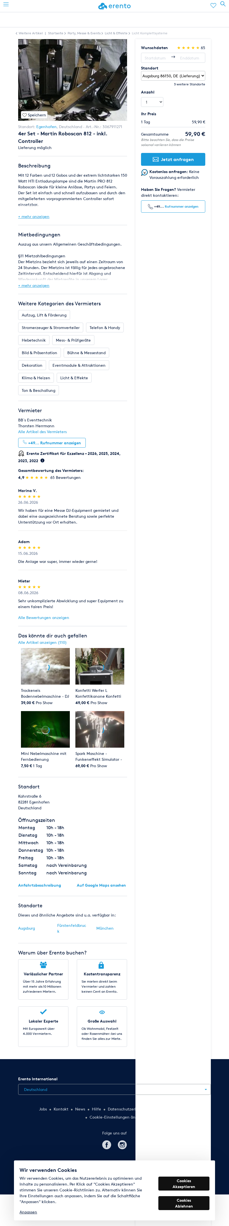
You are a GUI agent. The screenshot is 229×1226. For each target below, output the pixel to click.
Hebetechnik (34, 340)
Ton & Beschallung (38, 390)
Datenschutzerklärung (128, 1109)
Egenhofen (46, 126)
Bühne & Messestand (86, 352)
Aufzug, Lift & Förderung (44, 315)
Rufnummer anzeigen (181, 206)
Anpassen (28, 1212)
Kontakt (61, 1109)
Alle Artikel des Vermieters (42, 431)
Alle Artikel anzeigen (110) (42, 642)
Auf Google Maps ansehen (101, 885)
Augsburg (26, 928)
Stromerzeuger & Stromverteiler (51, 327)
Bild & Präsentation (39, 352)
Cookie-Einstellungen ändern (117, 1117)
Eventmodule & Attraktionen (79, 365)
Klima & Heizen (36, 377)
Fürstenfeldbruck (71, 928)
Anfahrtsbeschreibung (39, 885)
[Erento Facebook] (106, 1143)
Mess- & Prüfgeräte (73, 340)
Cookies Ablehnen (184, 1203)
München (105, 928)
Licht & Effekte (74, 377)
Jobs (43, 1109)
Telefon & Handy (105, 327)
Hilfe (96, 1109)
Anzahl (147, 92)
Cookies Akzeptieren (184, 1183)
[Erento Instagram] (122, 1143)
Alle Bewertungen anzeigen (43, 617)
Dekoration (32, 365)
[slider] (37, 477)
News (80, 1109)
